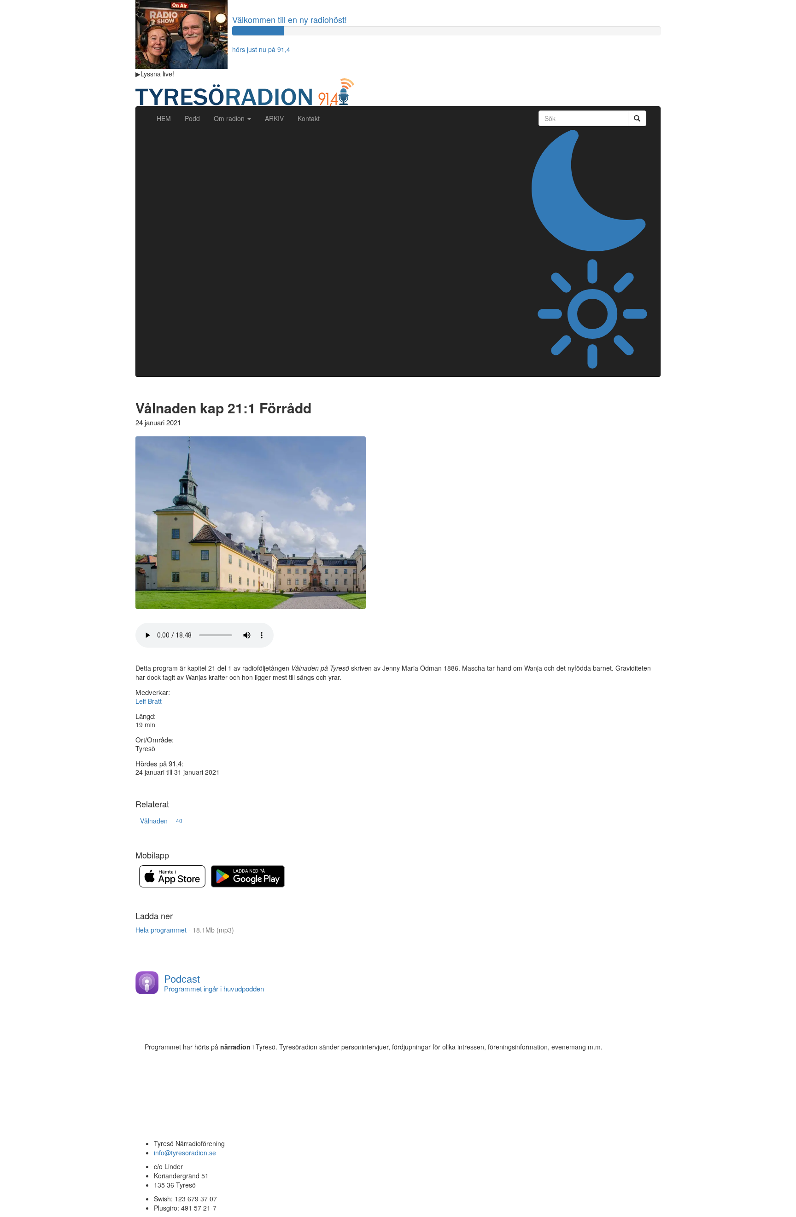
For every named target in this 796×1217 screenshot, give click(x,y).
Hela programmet (184, 929)
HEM (167, 118)
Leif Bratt (148, 701)
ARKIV (274, 118)
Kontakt (309, 118)
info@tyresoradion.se (185, 1152)
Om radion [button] (230, 118)
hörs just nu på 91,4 (261, 49)
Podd (192, 118)
